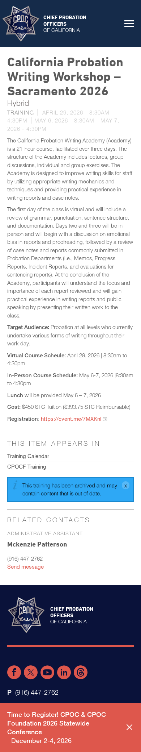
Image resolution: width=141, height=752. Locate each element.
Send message (25, 566)
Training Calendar (28, 456)
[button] (129, 23)
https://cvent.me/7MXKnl (71, 418)
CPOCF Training (26, 466)
